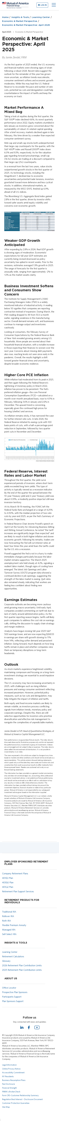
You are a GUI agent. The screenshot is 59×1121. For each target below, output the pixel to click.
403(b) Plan (7, 882)
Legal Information (9, 1065)
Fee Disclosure (8, 1084)
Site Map (6, 1107)
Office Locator (9, 987)
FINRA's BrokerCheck (11, 1091)
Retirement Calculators (13, 956)
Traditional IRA (9, 911)
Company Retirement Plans (15, 873)
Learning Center (41, 17)
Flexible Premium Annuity (14, 925)
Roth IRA (6, 920)
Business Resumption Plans (13, 1080)
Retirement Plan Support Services (18, 891)
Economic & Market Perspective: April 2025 (26, 25)
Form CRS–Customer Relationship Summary (20, 1095)
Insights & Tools (20, 17)
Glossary (6, 961)
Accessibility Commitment (13, 1072)
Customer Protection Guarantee (15, 1103)
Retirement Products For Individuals (21, 901)
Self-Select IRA (9, 934)
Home (5, 17)
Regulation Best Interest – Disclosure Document (22, 1099)
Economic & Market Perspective (19, 21)
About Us (10, 978)
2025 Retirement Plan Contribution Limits (22, 970)
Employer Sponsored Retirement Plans (26, 863)
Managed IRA (8, 929)
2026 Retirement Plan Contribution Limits (22, 965)
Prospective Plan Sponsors (14, 992)
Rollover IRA (8, 916)
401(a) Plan (7, 887)
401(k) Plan (7, 878)
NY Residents (8, 1076)
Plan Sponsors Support (12, 1001)
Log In (44, 5)
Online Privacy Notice (11, 1069)
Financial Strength (9, 1088)
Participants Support (11, 996)
